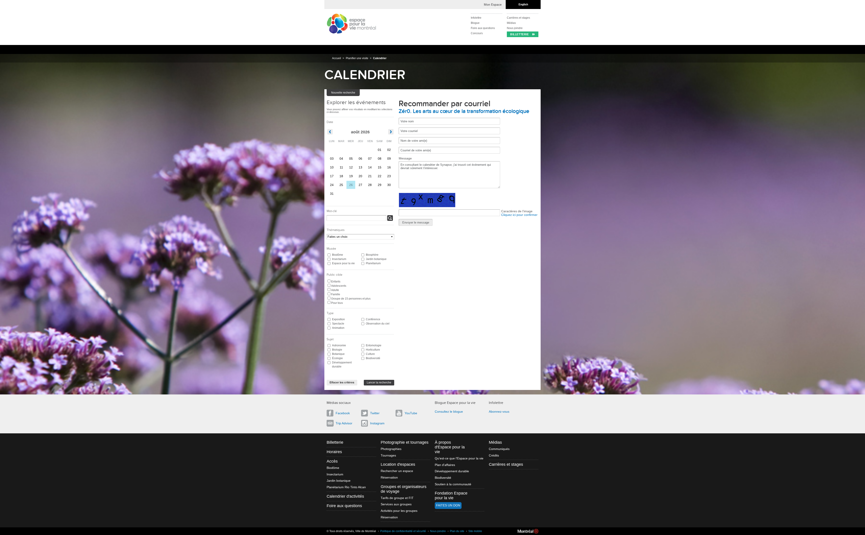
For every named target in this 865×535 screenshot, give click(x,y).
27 (360, 185)
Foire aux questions (483, 28)
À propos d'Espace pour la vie (450, 447)
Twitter (375, 413)
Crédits (494, 455)
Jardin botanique (376, 259)
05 (351, 158)
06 (360, 158)
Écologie (337, 358)
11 (341, 167)
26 (351, 185)
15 (379, 167)
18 (341, 176)
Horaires (334, 452)
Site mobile (475, 531)
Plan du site (457, 531)
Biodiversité (373, 358)
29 (379, 185)
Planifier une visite (357, 58)
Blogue (475, 23)
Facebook (343, 413)
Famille (335, 294)
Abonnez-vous (499, 411)
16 (389, 167)
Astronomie (339, 345)
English (523, 4)
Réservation (389, 477)
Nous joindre (515, 28)
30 (389, 185)
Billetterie (519, 34)
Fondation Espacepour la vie (451, 495)
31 (332, 193)
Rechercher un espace (397, 471)
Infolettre (476, 17)
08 (379, 158)
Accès (332, 461)
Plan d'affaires (445, 465)
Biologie (337, 349)
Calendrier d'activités (345, 496)
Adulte (335, 290)
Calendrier (380, 58)
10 (332, 167)
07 (370, 158)
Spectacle (338, 323)
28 (370, 185)
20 (360, 176)
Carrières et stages (518, 17)
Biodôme (337, 254)
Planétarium (373, 263)
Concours (477, 33)
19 (351, 176)
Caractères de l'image (517, 211)
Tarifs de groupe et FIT (397, 498)
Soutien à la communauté (453, 484)
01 (379, 150)
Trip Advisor (344, 423)
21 (370, 176)
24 (332, 185)
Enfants (335, 281)
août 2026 (360, 132)
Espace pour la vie (343, 263)
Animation (338, 327)
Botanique (338, 354)
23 (389, 176)
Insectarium (339, 259)
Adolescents (338, 285)
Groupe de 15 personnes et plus (351, 298)
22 (379, 176)
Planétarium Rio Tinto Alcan (346, 487)
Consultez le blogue (449, 411)
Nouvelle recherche (343, 92)
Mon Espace (493, 4)
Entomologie (373, 345)
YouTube (411, 413)
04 (341, 158)
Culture (370, 354)
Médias (511, 23)
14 (370, 167)
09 (389, 158)
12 (351, 167)
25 (341, 185)
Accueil (336, 58)
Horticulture (373, 349)
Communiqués (499, 449)
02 (389, 150)
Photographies (391, 449)
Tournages (388, 455)
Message (405, 158)
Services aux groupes (396, 504)
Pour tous (337, 302)
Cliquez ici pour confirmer (519, 215)
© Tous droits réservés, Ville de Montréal (351, 531)
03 (332, 158)
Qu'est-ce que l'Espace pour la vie (459, 458)
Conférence (373, 319)
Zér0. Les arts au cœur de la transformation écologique (464, 111)
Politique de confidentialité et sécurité (403, 531)
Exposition (338, 319)
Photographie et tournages (404, 442)
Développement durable (342, 364)
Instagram (377, 423)
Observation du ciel (377, 323)
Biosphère (372, 254)
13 (360, 167)
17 (332, 176)
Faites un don (448, 505)
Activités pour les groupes (399, 511)
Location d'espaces (398, 464)
